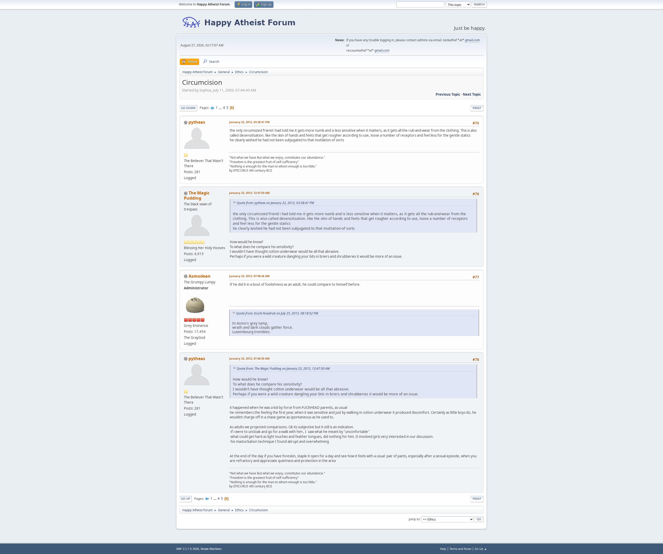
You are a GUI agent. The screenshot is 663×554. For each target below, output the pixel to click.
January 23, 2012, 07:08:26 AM (249, 276)
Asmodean (200, 276)
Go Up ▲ (481, 549)
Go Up (185, 499)
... (221, 107)
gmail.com (472, 40)
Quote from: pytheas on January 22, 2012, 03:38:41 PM (275, 203)
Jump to (414, 519)
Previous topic (448, 94)
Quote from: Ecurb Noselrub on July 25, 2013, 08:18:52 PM (277, 313)
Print (477, 108)
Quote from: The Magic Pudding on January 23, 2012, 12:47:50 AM (283, 368)
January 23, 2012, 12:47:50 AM (249, 193)
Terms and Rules (460, 549)
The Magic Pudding (197, 195)
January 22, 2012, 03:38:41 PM (249, 122)
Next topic (472, 94)
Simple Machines (211, 548)
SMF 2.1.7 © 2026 (187, 548)
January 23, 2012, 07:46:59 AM (249, 358)
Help (443, 549)
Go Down (188, 108)
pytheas (197, 122)
